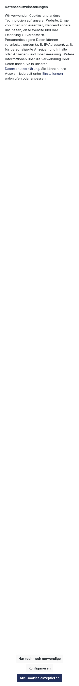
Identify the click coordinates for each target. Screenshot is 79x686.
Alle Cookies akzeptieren (40, 678)
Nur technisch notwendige (39, 659)
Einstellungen (52, 74)
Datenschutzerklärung (22, 69)
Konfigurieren (40, 668)
